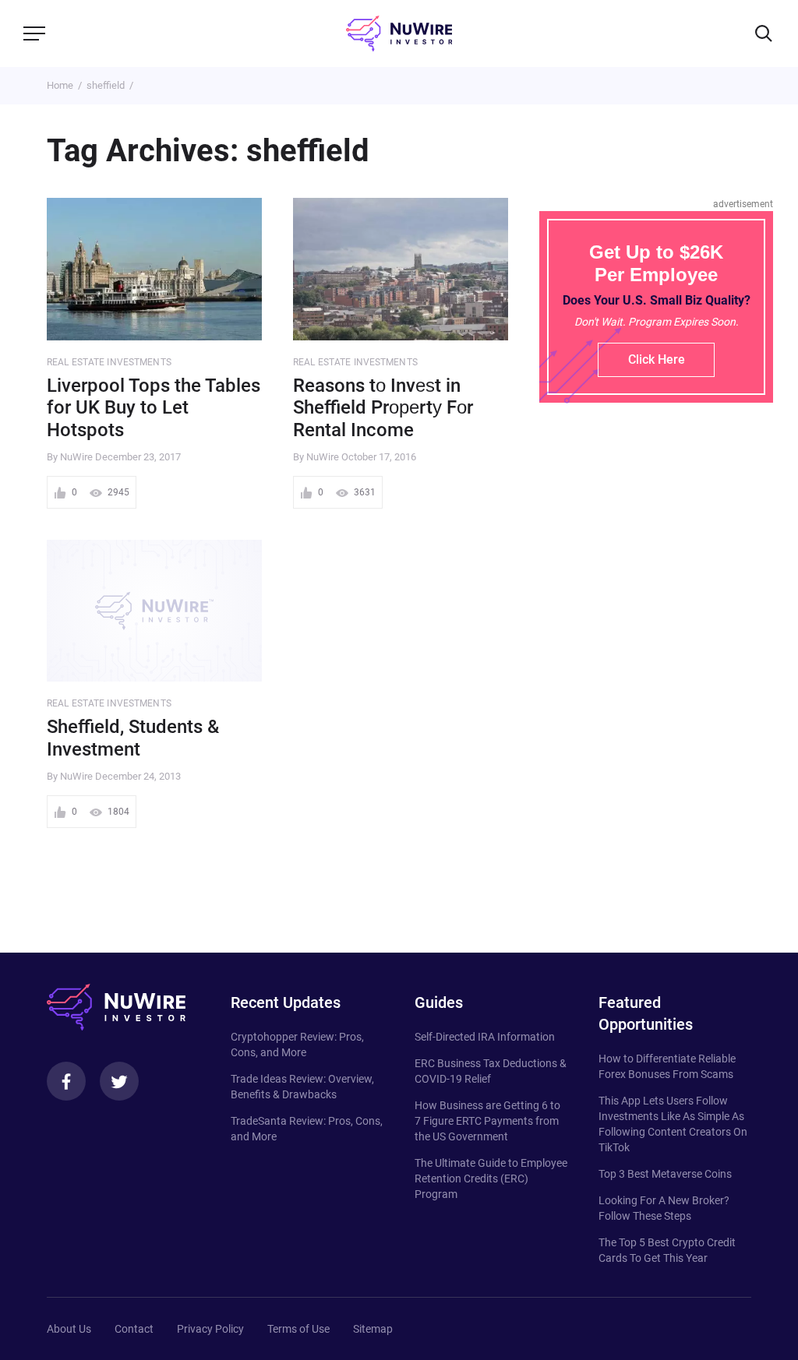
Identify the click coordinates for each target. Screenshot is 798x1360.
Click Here (656, 359)
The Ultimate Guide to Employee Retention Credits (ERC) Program (491, 1178)
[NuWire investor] (399, 33)
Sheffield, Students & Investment (133, 738)
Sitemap (373, 1329)
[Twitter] (119, 1081)
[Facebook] (66, 1081)
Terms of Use (298, 1329)
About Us (69, 1329)
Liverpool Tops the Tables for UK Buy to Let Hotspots (153, 408)
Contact (134, 1329)
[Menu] (34, 33)
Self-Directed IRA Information (485, 1037)
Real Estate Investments (109, 362)
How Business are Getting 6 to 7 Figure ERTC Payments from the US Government (487, 1121)
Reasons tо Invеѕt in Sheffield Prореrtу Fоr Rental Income (383, 408)
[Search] (764, 33)
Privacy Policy (210, 1329)
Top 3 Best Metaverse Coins (665, 1174)
